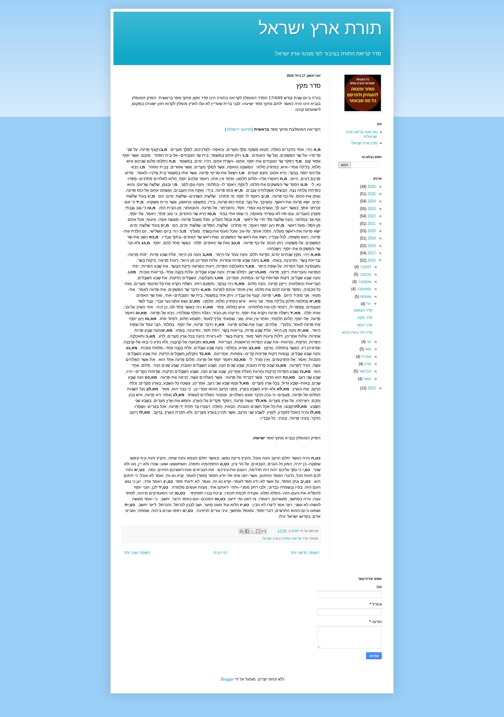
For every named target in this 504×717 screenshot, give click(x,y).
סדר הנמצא (363, 310)
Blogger (227, 679)
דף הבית (220, 552)
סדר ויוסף (364, 325)
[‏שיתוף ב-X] (253, 531)
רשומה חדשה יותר (304, 552)
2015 (371, 388)
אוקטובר (364, 281)
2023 (371, 209)
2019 (371, 238)
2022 (371, 216)
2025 (371, 194)
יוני (368, 342)
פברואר (364, 371)
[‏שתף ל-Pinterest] (241, 531)
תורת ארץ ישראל (320, 28)
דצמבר (365, 267)
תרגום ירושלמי (238, 129)
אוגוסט (365, 296)
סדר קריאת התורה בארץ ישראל (285, 538)
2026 (371, 186)
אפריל (365, 356)
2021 (371, 223)
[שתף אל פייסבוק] (247, 531)
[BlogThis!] (258, 531)
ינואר (366, 379)
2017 (371, 253)
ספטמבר (363, 289)
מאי (367, 349)
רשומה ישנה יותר (137, 552)
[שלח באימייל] (264, 531)
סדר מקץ (365, 317)
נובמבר (364, 274)
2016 (371, 260)
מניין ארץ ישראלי (364, 143)
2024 (371, 201)
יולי (368, 304)
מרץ (367, 364)
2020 (371, 231)
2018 (371, 246)
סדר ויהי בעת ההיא (357, 332)
